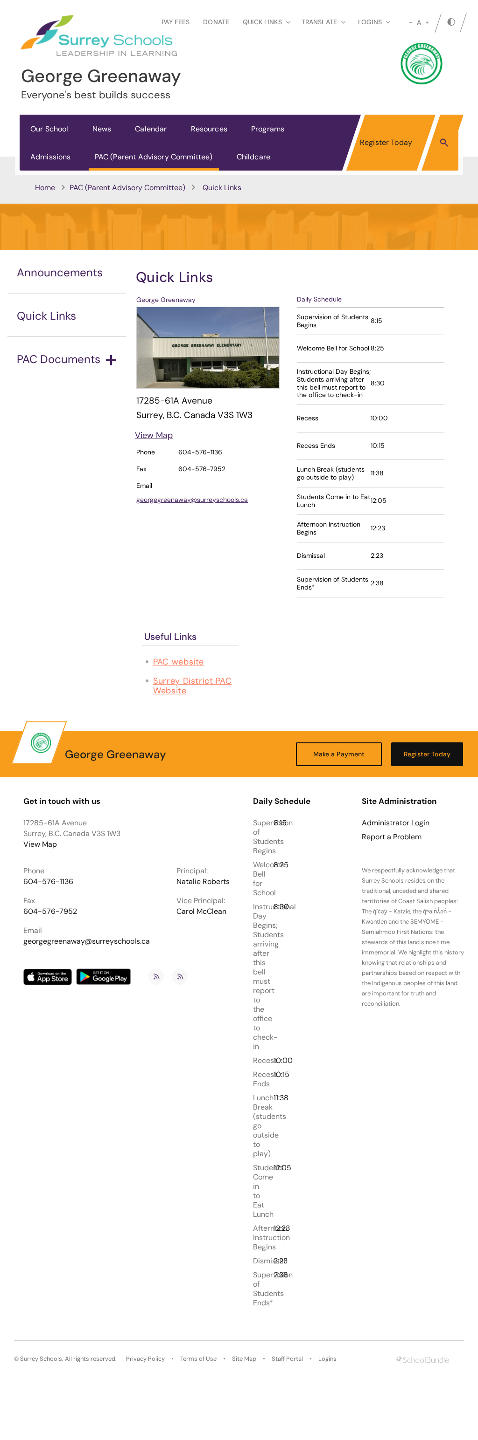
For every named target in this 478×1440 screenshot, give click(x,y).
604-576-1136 (48, 881)
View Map (154, 435)
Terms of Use (198, 1359)
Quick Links (46, 316)
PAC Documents (58, 359)
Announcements (60, 272)
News (102, 129)
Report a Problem (392, 837)
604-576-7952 (50, 911)
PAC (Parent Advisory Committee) (154, 157)
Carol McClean (201, 911)
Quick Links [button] (262, 22)
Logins (327, 1359)
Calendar (151, 129)
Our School (49, 129)
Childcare (253, 157)
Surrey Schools (41, 1359)
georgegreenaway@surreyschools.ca (192, 499)
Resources (209, 129)
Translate (319, 22)
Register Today (386, 142)
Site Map (244, 1359)
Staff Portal (287, 1359)
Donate (216, 22)
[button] (444, 142)
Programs (267, 129)
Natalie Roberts (203, 881)
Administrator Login (395, 823)
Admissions (50, 157)
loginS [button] (370, 22)
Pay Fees (176, 22)
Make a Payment (339, 754)
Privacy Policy (145, 1359)
